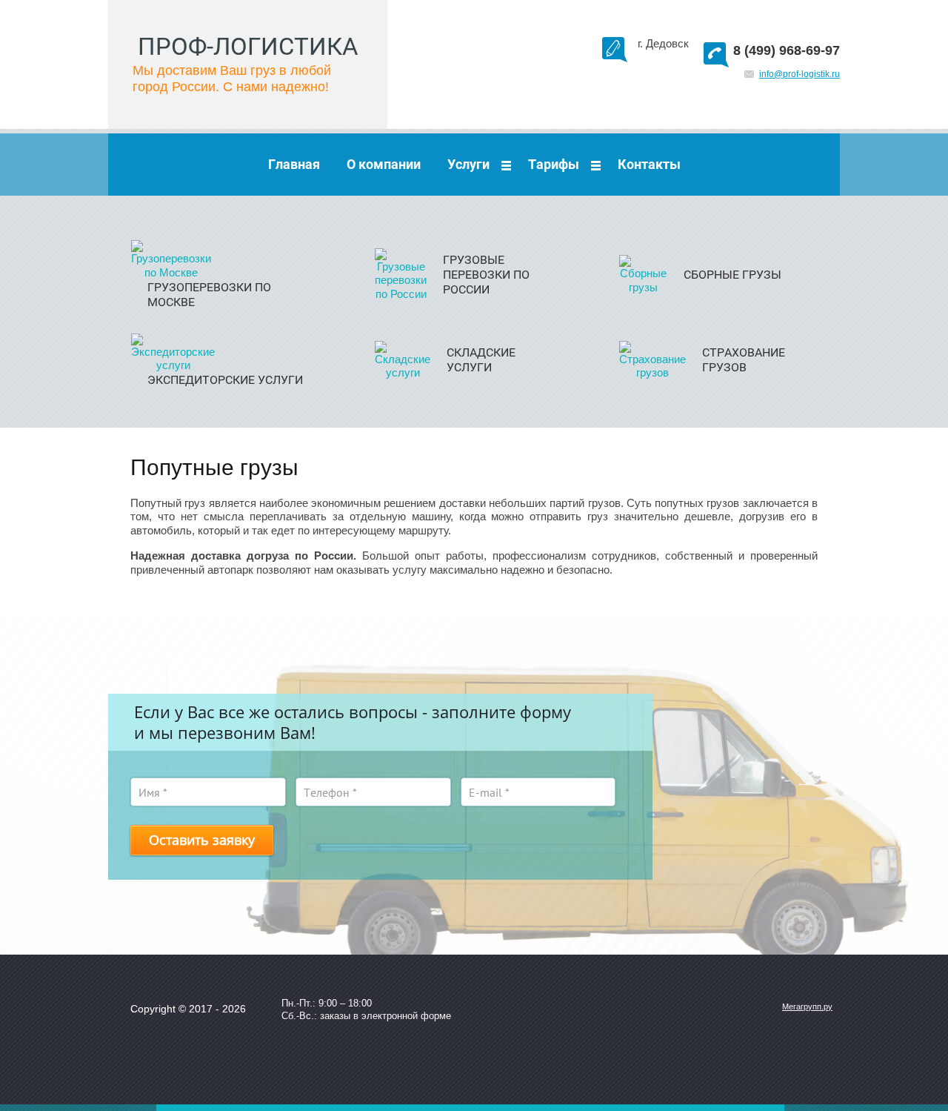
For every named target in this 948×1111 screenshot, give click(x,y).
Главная (294, 164)
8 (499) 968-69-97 (786, 50)
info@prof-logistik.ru (799, 74)
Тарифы (553, 164)
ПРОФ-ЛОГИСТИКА (248, 46)
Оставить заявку (202, 840)
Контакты (649, 164)
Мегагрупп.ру (807, 1006)
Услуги (468, 164)
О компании (384, 164)
